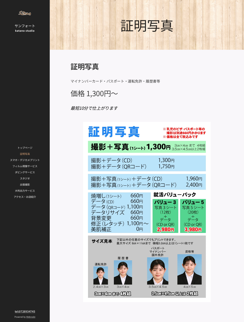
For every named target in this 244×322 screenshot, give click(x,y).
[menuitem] (25, 148)
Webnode (30, 316)
